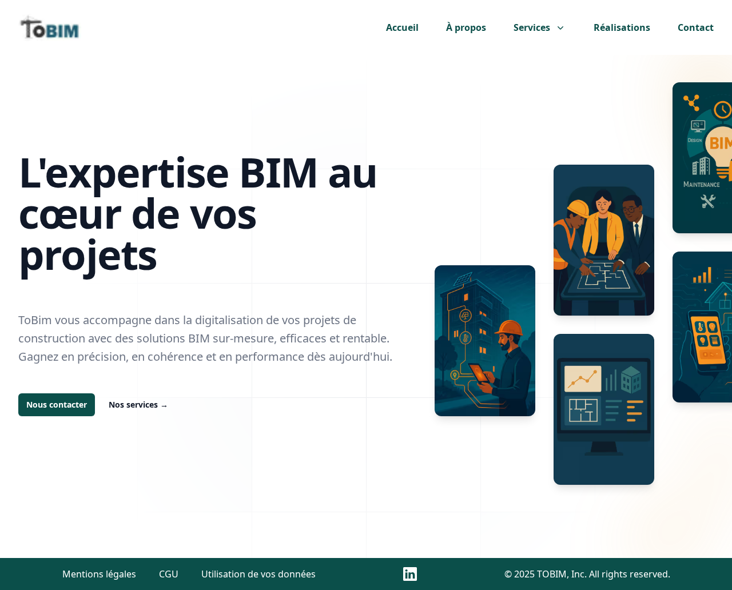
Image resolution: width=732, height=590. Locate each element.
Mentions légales (99, 574)
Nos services (138, 404)
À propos (466, 27)
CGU (168, 574)
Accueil (402, 27)
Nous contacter (56, 404)
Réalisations (622, 27)
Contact (696, 27)
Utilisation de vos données (258, 574)
